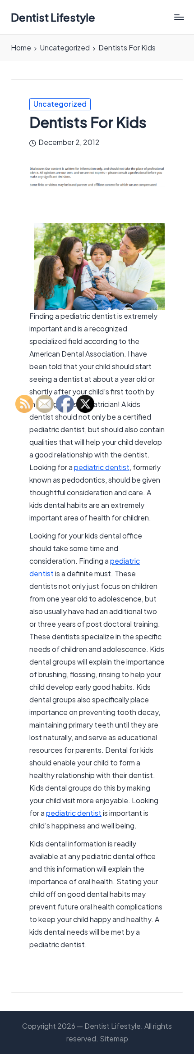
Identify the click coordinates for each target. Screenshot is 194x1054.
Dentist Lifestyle (53, 17)
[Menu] (178, 17)
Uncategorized (60, 104)
